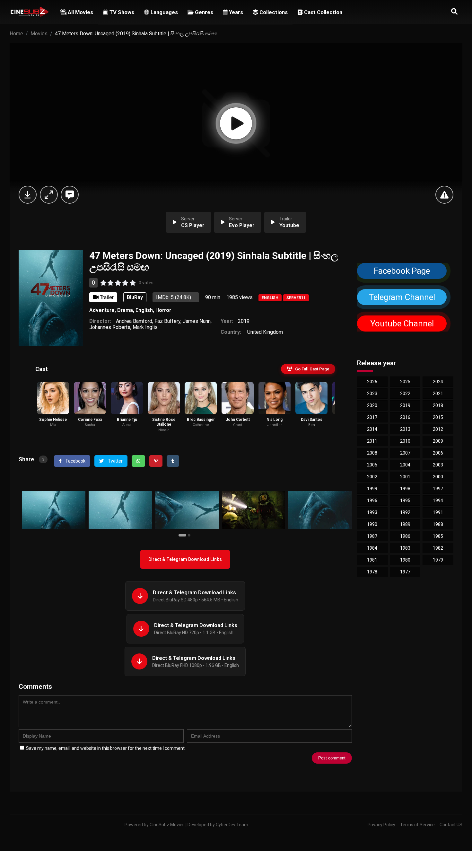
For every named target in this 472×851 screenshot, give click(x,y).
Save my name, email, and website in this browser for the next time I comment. (106, 748)
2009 (438, 441)
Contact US (451, 824)
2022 (405, 393)
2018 (438, 405)
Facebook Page (402, 271)
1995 (405, 500)
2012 (438, 429)
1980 (405, 560)
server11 (296, 298)
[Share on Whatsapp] (138, 461)
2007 (405, 453)
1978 (372, 571)
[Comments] (70, 195)
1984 (372, 548)
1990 (372, 524)
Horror (163, 310)
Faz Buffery (167, 321)
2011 (372, 441)
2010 (405, 441)
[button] (183, 534)
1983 (405, 548)
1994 (438, 500)
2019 (243, 321)
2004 (405, 464)
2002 (372, 476)
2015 (438, 417)
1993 (372, 512)
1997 (438, 488)
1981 (372, 560)
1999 (372, 488)
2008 (372, 453)
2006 (438, 453)
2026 (372, 381)
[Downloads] (28, 195)
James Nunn (197, 321)
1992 (405, 512)
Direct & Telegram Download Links (185, 559)
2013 (405, 429)
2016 (405, 417)
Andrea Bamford (134, 321)
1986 (405, 536)
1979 (438, 560)
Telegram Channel (401, 297)
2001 (405, 476)
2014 (372, 429)
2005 (372, 464)
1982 (438, 548)
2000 (438, 476)
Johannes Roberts (109, 327)
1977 (405, 571)
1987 (372, 536)
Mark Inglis (145, 327)
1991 (438, 512)
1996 (372, 500)
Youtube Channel (402, 323)
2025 (405, 381)
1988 (438, 524)
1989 (405, 524)
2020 (372, 405)
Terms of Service (417, 824)
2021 (438, 393)
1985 (438, 536)
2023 (372, 393)
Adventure (102, 310)
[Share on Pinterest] (155, 461)
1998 (405, 488)
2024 (438, 381)
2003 (438, 464)
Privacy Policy (381, 824)
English (270, 298)
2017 (372, 417)
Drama (125, 310)
